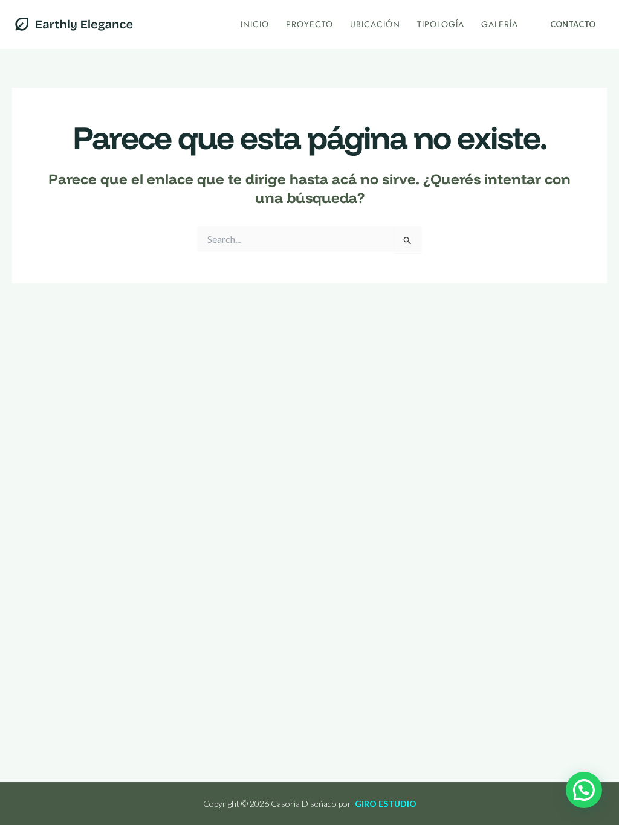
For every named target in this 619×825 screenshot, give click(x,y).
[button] (573, 24)
